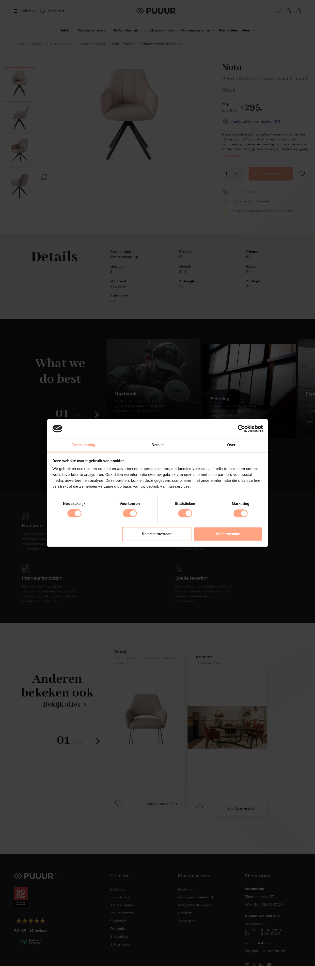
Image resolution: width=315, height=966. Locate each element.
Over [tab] (231, 445)
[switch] (130, 513)
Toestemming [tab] (83, 445)
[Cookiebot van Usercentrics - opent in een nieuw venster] (241, 428)
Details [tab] (158, 445)
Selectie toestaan (157, 534)
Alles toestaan (228, 534)
